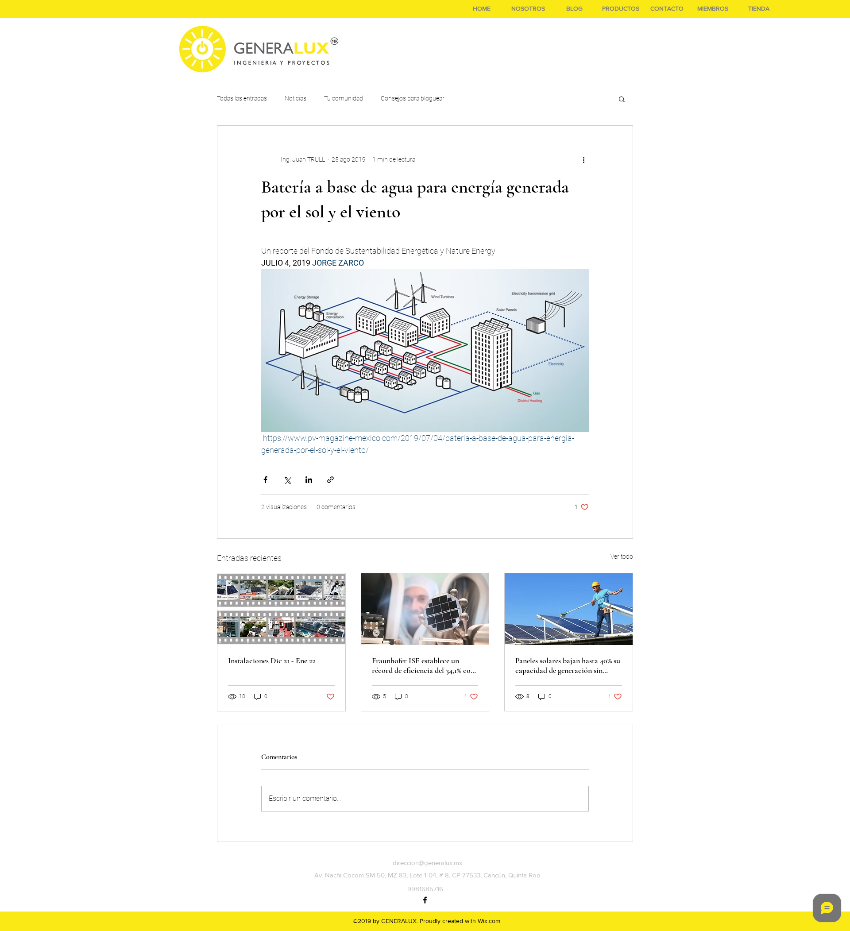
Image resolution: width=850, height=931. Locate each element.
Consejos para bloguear (412, 98)
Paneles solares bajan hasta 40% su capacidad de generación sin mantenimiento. (567, 665)
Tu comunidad (343, 98)
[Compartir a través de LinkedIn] (309, 479)
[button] (622, 98)
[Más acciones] (583, 159)
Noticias (295, 98)
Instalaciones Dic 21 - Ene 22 (271, 660)
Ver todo (621, 556)
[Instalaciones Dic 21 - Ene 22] (281, 609)
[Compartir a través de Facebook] (265, 479)
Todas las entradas (242, 98)
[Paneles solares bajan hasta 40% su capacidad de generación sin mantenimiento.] (569, 609)
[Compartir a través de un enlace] (330, 479)
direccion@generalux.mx (427, 862)
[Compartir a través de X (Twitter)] (287, 479)
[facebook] (425, 900)
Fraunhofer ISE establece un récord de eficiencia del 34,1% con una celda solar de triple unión (423, 665)
